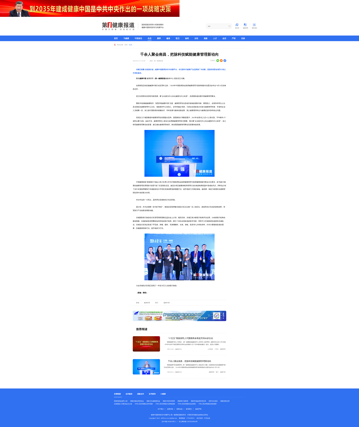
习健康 (126, 38)
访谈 (243, 38)
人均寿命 (210, 349)
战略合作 (140, 394)
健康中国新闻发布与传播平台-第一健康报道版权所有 (168, 415)
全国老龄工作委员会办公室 (123, 404)
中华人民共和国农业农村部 (187, 404)
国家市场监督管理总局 (198, 401)
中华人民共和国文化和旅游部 (165, 404)
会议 (224, 38)
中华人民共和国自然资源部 (208, 404)
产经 (234, 38)
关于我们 (161, 409)
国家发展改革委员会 (137, 401)
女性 (196, 38)
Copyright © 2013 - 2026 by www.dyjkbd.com (163, 418)
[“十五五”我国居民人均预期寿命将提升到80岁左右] (146, 344)
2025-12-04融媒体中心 (174, 349)
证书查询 (152, 394)
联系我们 (189, 409)
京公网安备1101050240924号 (188, 421)
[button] (181, 319)
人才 (215, 38)
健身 (168, 38)
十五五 (216, 349)
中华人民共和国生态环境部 (144, 404)
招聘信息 (179, 409)
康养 (159, 38)
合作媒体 (129, 394)
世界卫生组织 (213, 401)
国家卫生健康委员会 (153, 401)
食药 (187, 38)
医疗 (156, 302)
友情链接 (117, 394)
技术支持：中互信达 (203, 418)
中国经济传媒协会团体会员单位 (197, 415)
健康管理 (147, 302)
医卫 (178, 38)
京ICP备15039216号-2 (169, 421)
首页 (116, 38)
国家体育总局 (224, 401)
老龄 (206, 38)
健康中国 (167, 302)
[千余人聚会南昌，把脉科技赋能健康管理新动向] (146, 366)
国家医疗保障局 (183, 401)
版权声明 (198, 409)
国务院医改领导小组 (216, 69)
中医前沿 (138, 38)
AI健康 (163, 394)
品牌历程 (170, 409)
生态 (149, 38)
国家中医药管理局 (169, 401)
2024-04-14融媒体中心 (174, 372)
